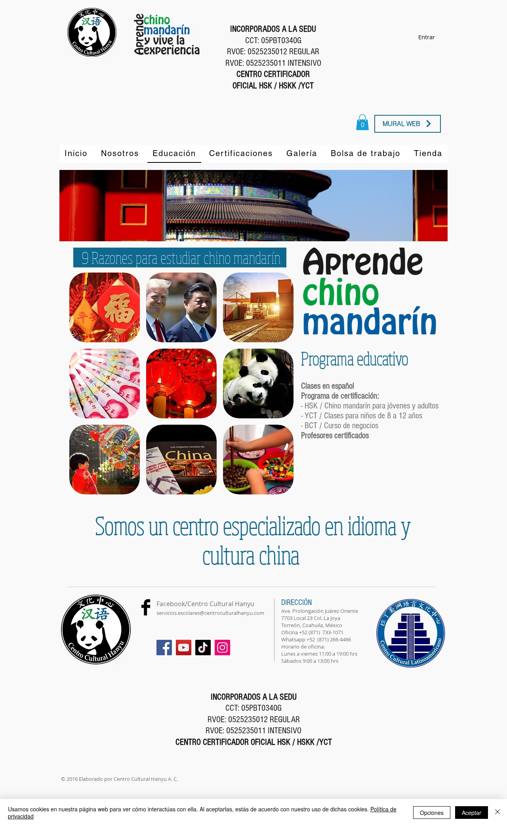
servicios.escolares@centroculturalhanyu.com (210, 612)
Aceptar (471, 812)
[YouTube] (183, 647)
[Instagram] (222, 647)
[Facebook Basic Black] (145, 607)
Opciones (432, 812)
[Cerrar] (497, 812)
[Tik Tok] (203, 647)
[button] (104, 307)
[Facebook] (164, 647)
